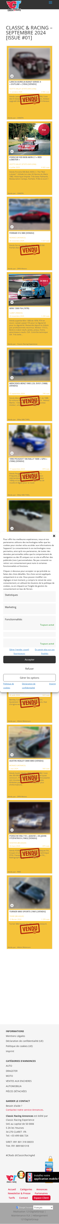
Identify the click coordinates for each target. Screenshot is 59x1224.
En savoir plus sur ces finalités (45, 651)
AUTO (9, 1065)
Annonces (41, 1189)
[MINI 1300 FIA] (29, 309)
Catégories (26, 1189)
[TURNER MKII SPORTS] (29, 912)
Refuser (29, 668)
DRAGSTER (12, 1070)
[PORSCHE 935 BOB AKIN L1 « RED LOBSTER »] (29, 158)
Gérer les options (29, 677)
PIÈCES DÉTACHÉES (16, 1091)
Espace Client (41, 1197)
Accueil (12, 1189)
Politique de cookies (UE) (19, 1046)
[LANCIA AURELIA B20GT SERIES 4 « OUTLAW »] (29, 82)
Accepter (29, 659)
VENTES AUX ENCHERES (19, 1081)
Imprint (52, 683)
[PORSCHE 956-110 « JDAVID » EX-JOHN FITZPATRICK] (29, 836)
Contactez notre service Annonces (24, 1109)
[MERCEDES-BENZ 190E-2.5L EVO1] (29, 384)
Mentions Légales (15, 1036)
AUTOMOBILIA (13, 1086)
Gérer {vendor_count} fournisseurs (19, 651)
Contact (23, 1197)
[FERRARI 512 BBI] (29, 233)
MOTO (9, 1075)
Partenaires (41, 1193)
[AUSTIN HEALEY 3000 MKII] (29, 761)
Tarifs (12, 1197)
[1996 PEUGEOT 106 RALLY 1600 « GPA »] (29, 460)
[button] (54, 536)
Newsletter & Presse (19, 1193)
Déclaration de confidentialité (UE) (24, 1041)
